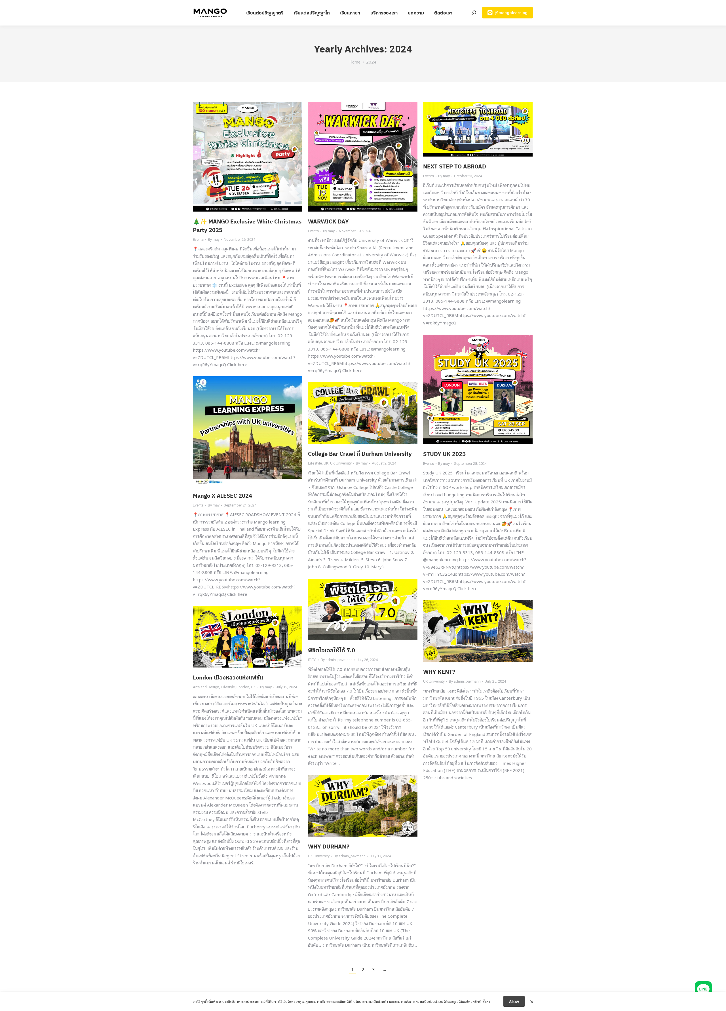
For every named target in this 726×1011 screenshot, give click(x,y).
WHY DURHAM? (328, 846)
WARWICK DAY (328, 221)
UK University (341, 463)
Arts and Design (206, 687)
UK (326, 463)
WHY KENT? (439, 672)
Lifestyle (315, 463)
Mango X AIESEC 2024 (222, 495)
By (214, 239)
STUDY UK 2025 (444, 454)
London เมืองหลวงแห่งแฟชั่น (228, 677)
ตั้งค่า (486, 1001)
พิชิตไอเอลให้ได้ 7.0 (331, 650)
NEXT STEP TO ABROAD (454, 166)
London (243, 687)
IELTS (312, 660)
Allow (514, 1001)
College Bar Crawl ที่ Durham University (360, 453)
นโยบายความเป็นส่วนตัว (370, 1001)
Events (198, 239)
